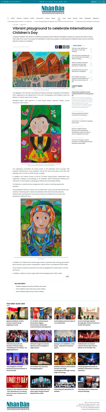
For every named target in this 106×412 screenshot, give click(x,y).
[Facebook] (56, 47)
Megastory (96, 18)
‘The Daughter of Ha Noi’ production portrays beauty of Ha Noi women (16, 368)
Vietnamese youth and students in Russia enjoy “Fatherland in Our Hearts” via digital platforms (16, 347)
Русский (56, 1)
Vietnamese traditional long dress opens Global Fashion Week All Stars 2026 (40, 391)
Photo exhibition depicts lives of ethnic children (30, 291)
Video (81, 18)
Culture (47, 18)
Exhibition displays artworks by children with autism (31, 286)
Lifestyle (23, 25)
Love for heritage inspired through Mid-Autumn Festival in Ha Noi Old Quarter (89, 323)
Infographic (87, 18)
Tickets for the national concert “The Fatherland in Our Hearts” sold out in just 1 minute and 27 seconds (17, 392)
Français (51, 1)
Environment (39, 18)
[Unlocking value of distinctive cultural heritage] (89, 382)
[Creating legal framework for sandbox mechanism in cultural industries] (89, 359)
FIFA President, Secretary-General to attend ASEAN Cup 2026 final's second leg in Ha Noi (80, 79)
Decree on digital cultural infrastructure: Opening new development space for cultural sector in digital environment (81, 131)
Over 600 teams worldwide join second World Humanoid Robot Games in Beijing (80, 57)
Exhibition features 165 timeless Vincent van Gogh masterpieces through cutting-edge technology (64, 369)
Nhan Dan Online (53, 10)
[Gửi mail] (64, 47)
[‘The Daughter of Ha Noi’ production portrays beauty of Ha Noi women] (17, 359)
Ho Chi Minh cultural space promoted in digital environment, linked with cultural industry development (40, 324)
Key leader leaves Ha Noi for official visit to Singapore (80, 70)
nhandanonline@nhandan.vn (92, 409)
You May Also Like (15, 303)
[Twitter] (60, 47)
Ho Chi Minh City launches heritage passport (39, 367)
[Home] (8, 18)
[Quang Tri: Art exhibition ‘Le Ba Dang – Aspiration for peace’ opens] (65, 336)
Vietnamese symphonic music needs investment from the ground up (82, 93)
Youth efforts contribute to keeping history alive (82, 122)
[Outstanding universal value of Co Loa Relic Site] (65, 313)
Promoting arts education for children (64, 390)
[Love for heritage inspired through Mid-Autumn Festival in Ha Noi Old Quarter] (89, 313)
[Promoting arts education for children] (65, 382)
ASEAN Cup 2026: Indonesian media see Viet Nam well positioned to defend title (80, 64)
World (69, 18)
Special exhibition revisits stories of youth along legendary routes (15, 323)
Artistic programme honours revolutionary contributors (80, 114)
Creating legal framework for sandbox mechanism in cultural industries (88, 368)
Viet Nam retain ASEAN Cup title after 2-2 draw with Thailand (79, 50)
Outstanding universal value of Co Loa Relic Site (64, 322)
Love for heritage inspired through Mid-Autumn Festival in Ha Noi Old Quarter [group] (38, 21)
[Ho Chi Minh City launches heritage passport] (41, 359)
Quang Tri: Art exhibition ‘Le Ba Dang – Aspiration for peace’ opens (64, 346)
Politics (13, 18)
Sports (53, 18)
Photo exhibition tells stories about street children (30, 289)
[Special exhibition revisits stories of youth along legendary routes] (17, 313)
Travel (64, 18)
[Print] (67, 47)
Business (26, 18)
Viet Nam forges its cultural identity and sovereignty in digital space (39, 346)
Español (61, 1)
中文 (46, 1)
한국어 (65, 1)
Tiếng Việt (41, 1)
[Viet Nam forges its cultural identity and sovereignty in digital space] (41, 336)
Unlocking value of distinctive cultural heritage (88, 390)
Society (32, 18)
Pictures (75, 18)
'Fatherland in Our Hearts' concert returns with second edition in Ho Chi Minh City (87, 346)
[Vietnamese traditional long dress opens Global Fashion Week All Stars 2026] (41, 382)
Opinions (19, 18)
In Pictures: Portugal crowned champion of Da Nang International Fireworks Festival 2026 (82, 141)
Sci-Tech (59, 18)
